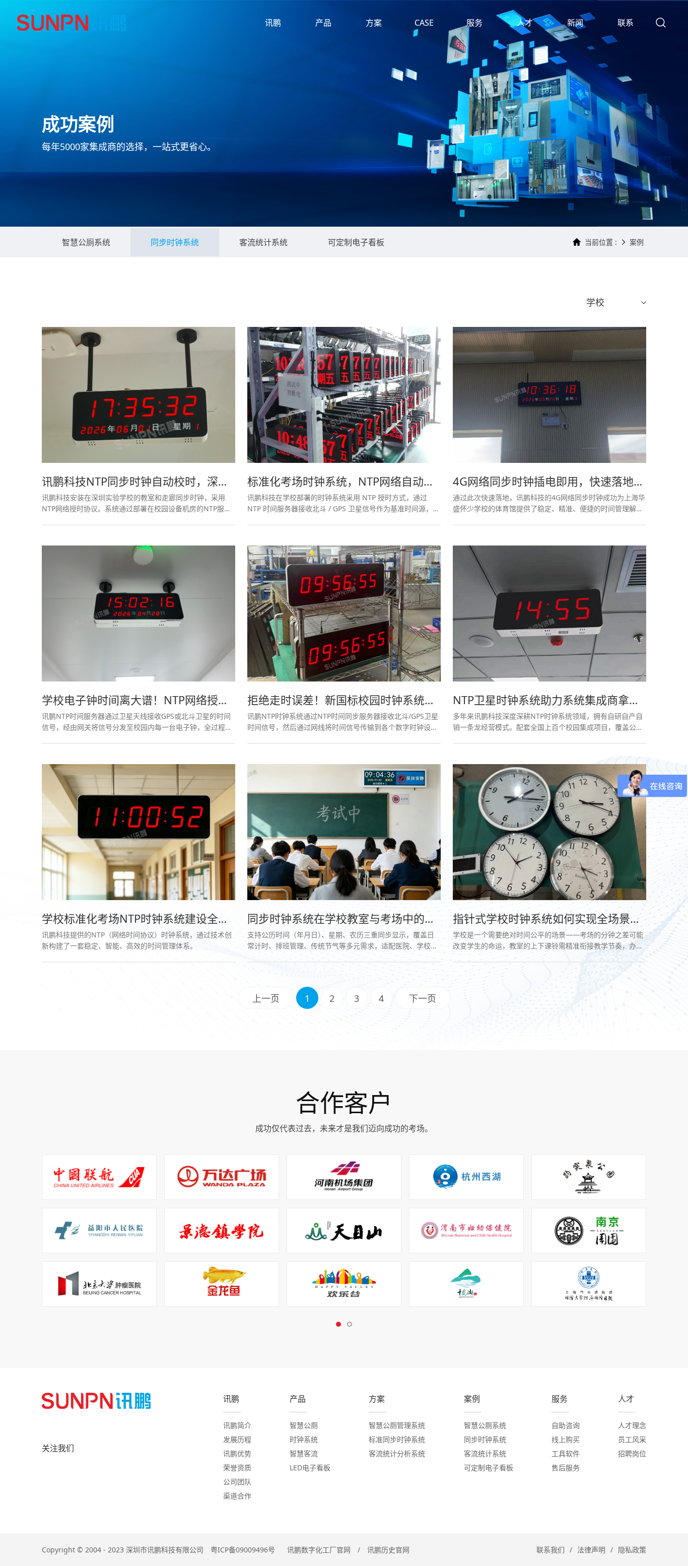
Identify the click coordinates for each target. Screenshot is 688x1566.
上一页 (266, 998)
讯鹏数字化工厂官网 (319, 1549)
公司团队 (237, 1481)
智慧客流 (304, 1453)
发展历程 (237, 1439)
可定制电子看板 (356, 242)
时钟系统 (304, 1439)
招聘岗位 (632, 1453)
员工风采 (632, 1439)
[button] (338, 1324)
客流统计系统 (263, 242)
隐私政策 (632, 1549)
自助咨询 (566, 1425)
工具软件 (566, 1453)
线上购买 (566, 1439)
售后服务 (566, 1467)
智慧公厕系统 (86, 242)
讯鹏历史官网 (388, 1549)
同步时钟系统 (175, 242)
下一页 (422, 998)
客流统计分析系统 (397, 1453)
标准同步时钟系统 (397, 1439)
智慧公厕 (304, 1425)
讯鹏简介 (237, 1425)
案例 (637, 242)
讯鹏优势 (237, 1453)
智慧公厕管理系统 (397, 1425)
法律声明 (591, 1549)
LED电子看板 (310, 1467)
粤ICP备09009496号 (243, 1549)
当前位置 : (601, 242)
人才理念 (632, 1425)
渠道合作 (237, 1496)
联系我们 (550, 1549)
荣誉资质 (237, 1467)
